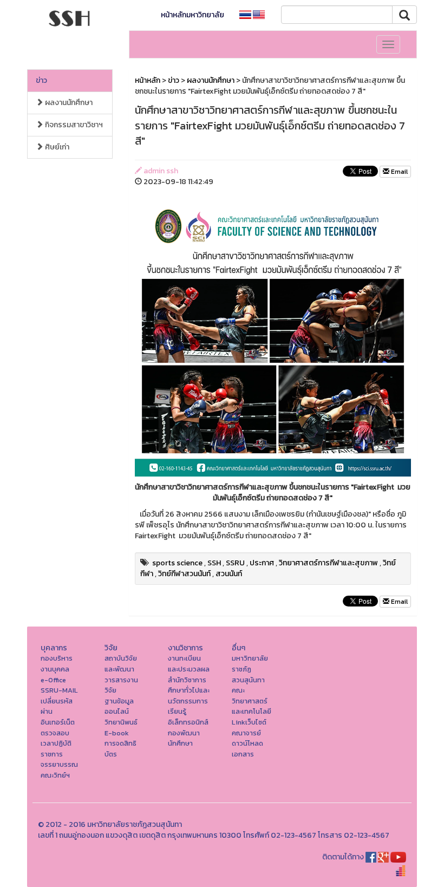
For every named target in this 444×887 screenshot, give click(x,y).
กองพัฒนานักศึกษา (184, 738)
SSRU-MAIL (59, 690)
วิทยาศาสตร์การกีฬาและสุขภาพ (328, 563)
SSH (214, 563)
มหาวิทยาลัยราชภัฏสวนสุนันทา (250, 668)
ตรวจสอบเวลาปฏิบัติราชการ (56, 743)
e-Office (53, 680)
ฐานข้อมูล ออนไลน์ (119, 706)
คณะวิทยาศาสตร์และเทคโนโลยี (251, 700)
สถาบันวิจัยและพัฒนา (121, 663)
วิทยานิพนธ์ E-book (121, 727)
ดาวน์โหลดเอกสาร (247, 748)
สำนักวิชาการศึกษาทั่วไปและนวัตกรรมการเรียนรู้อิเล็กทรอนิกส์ (189, 701)
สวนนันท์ (229, 573)
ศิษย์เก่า (56, 147)
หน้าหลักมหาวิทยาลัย (192, 15)
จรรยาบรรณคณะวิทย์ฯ (59, 769)
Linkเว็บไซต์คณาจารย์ (249, 727)
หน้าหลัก (147, 80)
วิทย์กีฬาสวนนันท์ (184, 573)
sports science (177, 563)
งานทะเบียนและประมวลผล (189, 663)
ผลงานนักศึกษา (68, 102)
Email (398, 172)
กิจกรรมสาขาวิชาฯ (73, 125)
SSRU (235, 563)
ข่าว (41, 80)
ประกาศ (262, 563)
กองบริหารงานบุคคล (57, 663)
